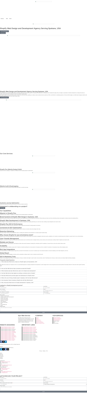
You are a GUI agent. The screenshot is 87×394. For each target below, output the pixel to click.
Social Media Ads (4, 304)
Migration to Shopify (4, 300)
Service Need (2, 294)
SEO (1, 303)
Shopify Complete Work (5, 295)
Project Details (2, 306)
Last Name (45, 286)
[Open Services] (4, 18)
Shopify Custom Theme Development (7, 296)
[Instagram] (3, 342)
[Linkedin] (6, 342)
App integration (3, 301)
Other (2, 305)
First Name (2, 286)
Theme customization (4, 299)
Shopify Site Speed (4, 302)
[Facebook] (1, 342)
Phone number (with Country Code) (6, 382)
